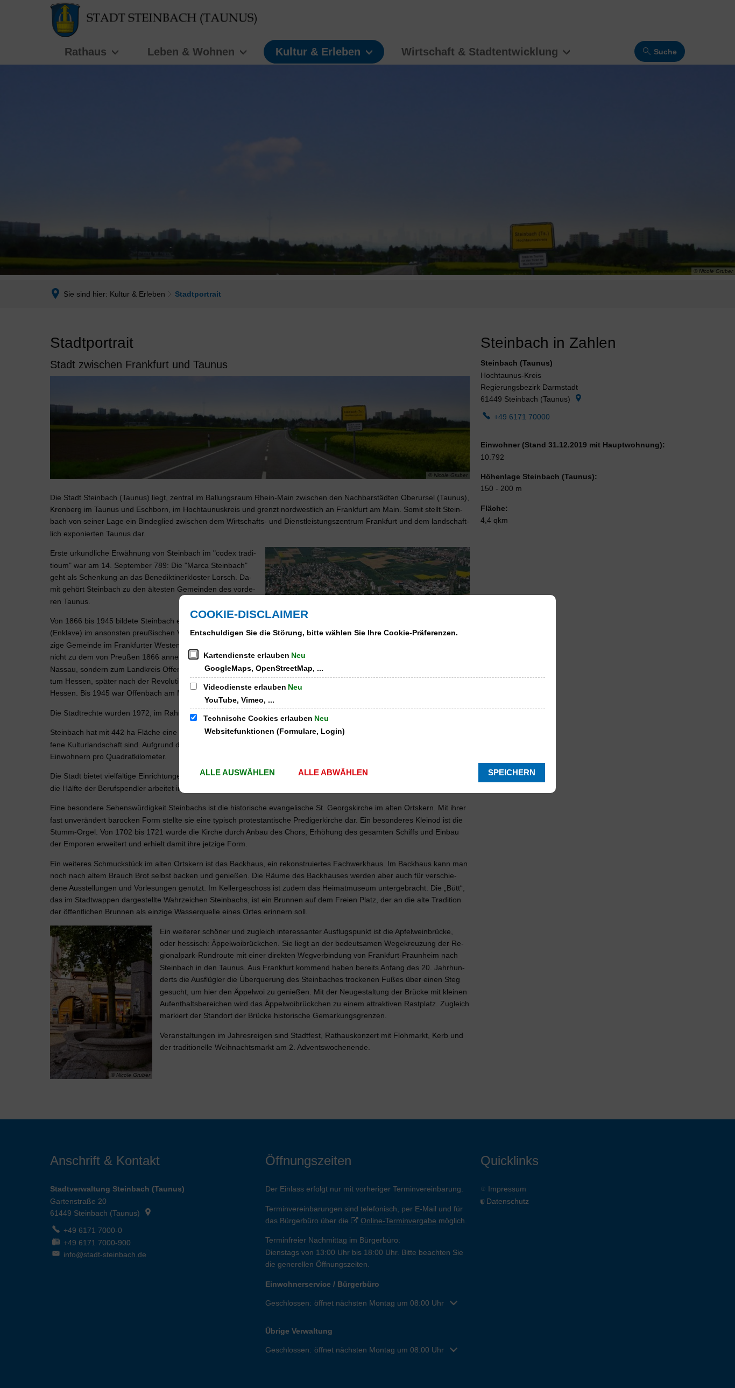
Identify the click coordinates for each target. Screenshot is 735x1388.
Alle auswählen (237, 772)
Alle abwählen (333, 772)
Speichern (511, 772)
